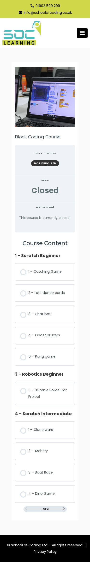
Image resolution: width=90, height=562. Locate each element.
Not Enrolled (45, 163)
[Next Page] (64, 509)
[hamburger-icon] (82, 33)
